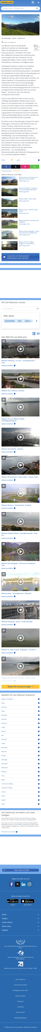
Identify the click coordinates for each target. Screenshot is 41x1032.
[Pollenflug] (32, 2)
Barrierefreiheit (20, 1012)
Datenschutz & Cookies (20, 985)
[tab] (34, 333)
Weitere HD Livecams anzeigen (19, 687)
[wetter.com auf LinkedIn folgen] (23, 884)
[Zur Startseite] (8, 2)
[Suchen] (36, 8)
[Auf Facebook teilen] (6, 167)
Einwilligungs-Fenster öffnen (20, 990)
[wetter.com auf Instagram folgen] (29, 884)
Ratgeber (5, 930)
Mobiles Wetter (7, 922)
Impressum (20, 1001)
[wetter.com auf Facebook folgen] (11, 884)
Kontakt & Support (21, 996)
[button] (20, 915)
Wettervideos (6, 926)
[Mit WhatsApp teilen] (34, 167)
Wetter (4, 914)
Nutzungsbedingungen (20, 1018)
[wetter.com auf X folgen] (17, 885)
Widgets (4, 918)
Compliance (20, 1007)
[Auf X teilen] (15, 167)
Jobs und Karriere (20, 979)
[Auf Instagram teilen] (25, 167)
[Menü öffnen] (37, 2)
